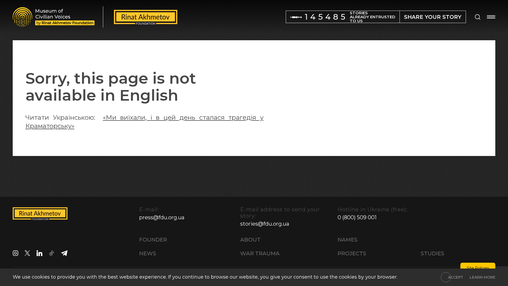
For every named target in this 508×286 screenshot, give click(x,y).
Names (347, 239)
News (147, 253)
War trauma (260, 253)
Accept (455, 277)
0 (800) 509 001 (357, 217)
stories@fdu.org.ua (264, 224)
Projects (352, 253)
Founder (153, 239)
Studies (432, 253)
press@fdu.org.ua (161, 217)
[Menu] (491, 17)
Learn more (482, 277)
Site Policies (478, 268)
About (250, 239)
